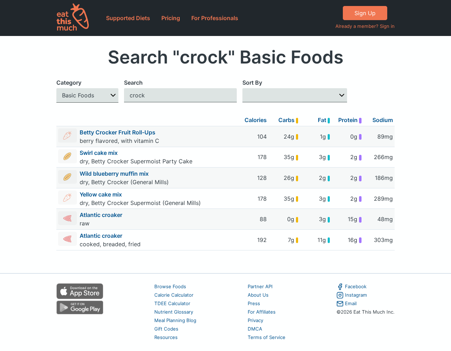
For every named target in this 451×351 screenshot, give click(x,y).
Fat (323, 119)
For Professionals (214, 18)
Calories (256, 119)
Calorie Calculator (173, 295)
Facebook (355, 286)
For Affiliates (262, 312)
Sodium (382, 119)
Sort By (252, 82)
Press (254, 303)
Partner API (260, 286)
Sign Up (365, 13)
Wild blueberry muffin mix (115, 173)
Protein (348, 119)
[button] (87, 95)
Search (133, 82)
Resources (166, 337)
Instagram (356, 295)
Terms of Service (266, 337)
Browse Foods (170, 286)
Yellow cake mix (101, 194)
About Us (258, 295)
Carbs (287, 119)
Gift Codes (166, 329)
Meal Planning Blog (175, 320)
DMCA (255, 329)
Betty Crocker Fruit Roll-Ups (118, 132)
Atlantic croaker (102, 214)
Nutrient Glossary (173, 312)
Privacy (255, 320)
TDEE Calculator (172, 303)
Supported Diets (128, 18)
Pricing (170, 18)
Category (68, 82)
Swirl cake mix (99, 152)
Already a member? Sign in (365, 26)
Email (351, 303)
